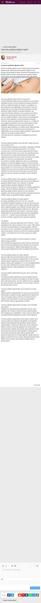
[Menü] (2, 2)
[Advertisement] (20, 25)
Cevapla (37, 385)
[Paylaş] (36, 63)
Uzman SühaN (6, 52)
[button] (3, 565)
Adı (2, 579)
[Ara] (39, 2)
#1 (39, 63)
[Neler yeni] (35, 2)
